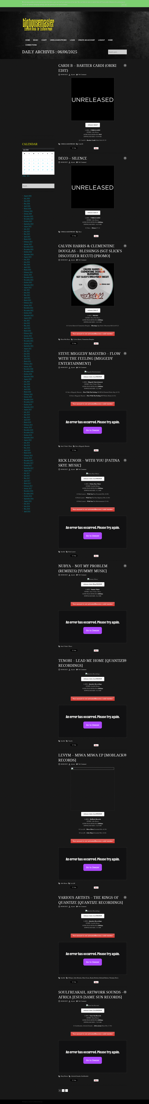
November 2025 (28, 219)
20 (43, 166)
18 (33, 166)
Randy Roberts (94, 978)
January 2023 (28, 305)
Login (72, 40)
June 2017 (27, 476)
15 (52, 163)
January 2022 (28, 336)
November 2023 (28, 280)
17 (29, 166)
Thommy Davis (113, 978)
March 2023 (27, 300)
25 (33, 170)
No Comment (82, 74)
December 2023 (28, 277)
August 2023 (28, 287)
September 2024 (28, 254)
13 (43, 163)
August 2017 (28, 470)
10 (29, 163)
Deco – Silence (72, 158)
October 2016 (28, 496)
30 (24, 173)
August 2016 (28, 501)
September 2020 (28, 376)
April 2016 (27, 511)
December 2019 (28, 399)
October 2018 (28, 435)
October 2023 (28, 282)
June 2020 (27, 384)
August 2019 (28, 409)
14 (47, 163)
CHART (44, 40)
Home (27, 40)
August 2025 (28, 226)
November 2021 (28, 341)
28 (47, 170)
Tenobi (70, 741)
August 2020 (28, 379)
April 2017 (27, 481)
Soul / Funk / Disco (66, 446)
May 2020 (27, 387)
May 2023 (27, 295)
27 (43, 170)
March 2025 (27, 239)
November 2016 (28, 493)
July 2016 (27, 504)
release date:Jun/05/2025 (92, 814)
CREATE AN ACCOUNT (86, 40)
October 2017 (28, 465)
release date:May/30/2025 (92, 584)
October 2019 (28, 404)
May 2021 (27, 356)
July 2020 (27, 381)
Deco (80, 232)
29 (52, 170)
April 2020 (27, 389)
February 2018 (28, 455)
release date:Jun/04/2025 (92, 1010)
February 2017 (28, 486)
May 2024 (27, 264)
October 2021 (28, 343)
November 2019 (28, 402)
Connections (31, 45)
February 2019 (28, 425)
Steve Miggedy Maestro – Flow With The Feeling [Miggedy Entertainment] (89, 359)
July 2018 (27, 443)
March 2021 (27, 361)
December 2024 (28, 247)
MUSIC (35, 40)
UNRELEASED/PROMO (58, 40)
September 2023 (28, 285)
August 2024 (28, 257)
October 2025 (28, 221)
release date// (93, 125)
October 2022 (28, 313)
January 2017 (28, 488)
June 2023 (27, 292)
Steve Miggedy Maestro (82, 446)
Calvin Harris (77, 339)
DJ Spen (70, 978)
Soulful (63, 552)
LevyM (73, 883)
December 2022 (28, 308)
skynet (73, 74)
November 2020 (28, 371)
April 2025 (27, 236)
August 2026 (28, 196)
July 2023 (27, 290)
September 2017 (28, 468)
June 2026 (27, 201)
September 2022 (28, 315)
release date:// (92, 212)
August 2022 (28, 318)
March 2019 (27, 422)
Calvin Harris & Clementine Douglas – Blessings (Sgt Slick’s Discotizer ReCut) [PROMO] (90, 251)
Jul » (28, 176)
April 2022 (27, 328)
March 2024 (27, 270)
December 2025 (28, 216)
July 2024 (27, 259)
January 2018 (28, 458)
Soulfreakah (84, 1076)
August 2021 (28, 348)
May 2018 (27, 448)
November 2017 (28, 463)
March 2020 (27, 392)
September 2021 (28, 346)
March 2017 (27, 483)
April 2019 (27, 420)
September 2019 (28, 407)
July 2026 (27, 198)
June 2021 (27, 354)
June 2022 (27, 323)
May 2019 (27, 417)
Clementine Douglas (88, 339)
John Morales (78, 978)
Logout (101, 40)
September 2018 (28, 437)
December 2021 (28, 338)
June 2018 (27, 445)
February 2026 (28, 211)
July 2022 (27, 320)
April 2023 (27, 298)
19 (38, 166)
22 (52, 166)
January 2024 (28, 275)
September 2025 (28, 224)
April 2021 (27, 359)
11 (33, 163)
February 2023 (28, 303)
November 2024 (28, 249)
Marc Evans (85, 978)
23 (24, 170)
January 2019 (28, 427)
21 (47, 166)
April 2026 (27, 206)
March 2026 (27, 208)
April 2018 (27, 450)
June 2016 (27, 506)
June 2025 (27, 231)
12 (38, 163)
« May (24, 176)
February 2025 (28, 242)
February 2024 (28, 272)
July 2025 (27, 229)
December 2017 (28, 460)
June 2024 (27, 262)
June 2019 (27, 414)
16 (24, 166)
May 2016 (27, 509)
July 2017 (27, 473)
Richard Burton (104, 978)
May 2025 (27, 234)
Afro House (64, 883)
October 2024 (28, 252)
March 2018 (27, 453)
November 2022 (28, 310)
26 (38, 170)
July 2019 (27, 412)
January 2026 (28, 214)
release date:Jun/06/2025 (92, 377)
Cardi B (81, 144)
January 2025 (28, 244)
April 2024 (27, 267)
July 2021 (27, 351)
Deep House (64, 1076)
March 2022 (27, 331)
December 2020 (28, 369)
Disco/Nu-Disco (65, 339)
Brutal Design (38, 1102)
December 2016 (28, 491)
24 (29, 170)
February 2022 (28, 333)
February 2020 (28, 394)
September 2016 (28, 499)
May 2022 (27, 325)
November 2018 (28, 432)
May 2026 (27, 203)
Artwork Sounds (76, 1076)
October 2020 (28, 374)
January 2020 (28, 397)
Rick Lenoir (71, 552)
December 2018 (28, 430)
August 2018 (28, 440)
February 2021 (28, 364)
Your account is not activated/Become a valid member (93, 334)
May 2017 (27, 478)
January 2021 (28, 366)
